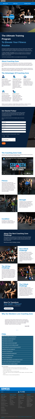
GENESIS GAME (29, 405)
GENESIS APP (29, 406)
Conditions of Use (23, 416)
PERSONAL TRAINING (21, 396)
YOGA (19, 404)
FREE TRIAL (12, 401)
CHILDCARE (20, 403)
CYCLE (19, 405)
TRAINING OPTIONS (13, 397)
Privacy (19, 416)
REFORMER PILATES (21, 407)
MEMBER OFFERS (30, 400)
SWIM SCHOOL (20, 402)
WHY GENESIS (12, 396)
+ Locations (12, 404)
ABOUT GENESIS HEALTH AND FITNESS (4, 397)
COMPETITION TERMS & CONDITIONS (29, 402)
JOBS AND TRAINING (4, 405)
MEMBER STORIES (30, 404)
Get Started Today (28, 16)
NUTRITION (20, 406)
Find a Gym (15, 3)
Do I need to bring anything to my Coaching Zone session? (12, 359)
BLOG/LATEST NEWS (30, 396)
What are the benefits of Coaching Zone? (9, 336)
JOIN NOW (11, 400)
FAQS (10, 399)
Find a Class (5, 3)
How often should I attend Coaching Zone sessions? (11, 361)
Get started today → (9, 308)
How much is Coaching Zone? (7, 351)
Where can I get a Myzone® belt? (7, 355)
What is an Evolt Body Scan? (7, 357)
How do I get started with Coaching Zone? (9, 353)
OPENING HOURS (29, 399)
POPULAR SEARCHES (4, 413)
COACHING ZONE (21, 397)
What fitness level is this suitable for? (8, 349)
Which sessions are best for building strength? (10, 345)
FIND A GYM (12, 398)
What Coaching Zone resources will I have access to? (11, 347)
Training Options (27, 3)
